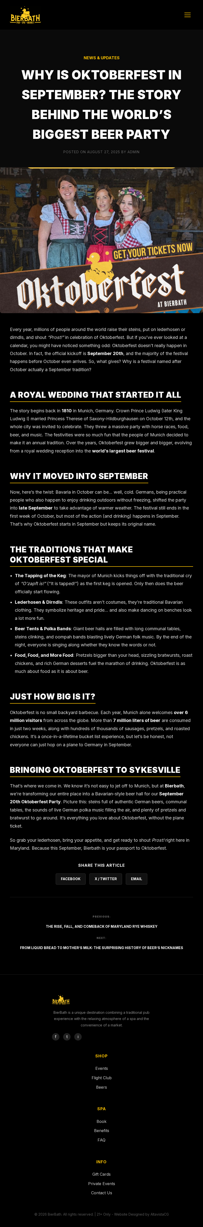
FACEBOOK (70, 879)
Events (101, 1068)
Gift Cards (101, 1174)
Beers (101, 1087)
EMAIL (136, 879)
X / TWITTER (106, 879)
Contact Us (101, 1192)
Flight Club (102, 1077)
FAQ (101, 1139)
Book (101, 1121)
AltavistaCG (160, 1214)
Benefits (101, 1130)
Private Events (101, 1183)
